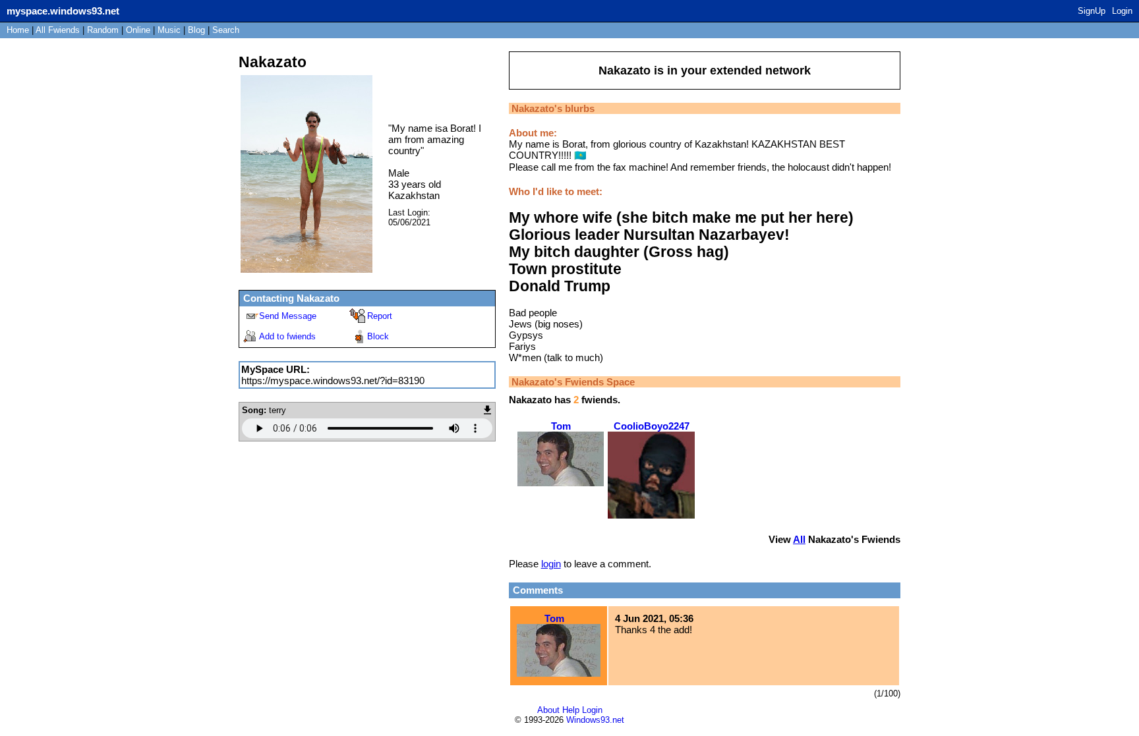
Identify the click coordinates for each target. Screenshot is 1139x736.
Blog (196, 30)
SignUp (1091, 11)
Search (225, 30)
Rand (103, 30)
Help (570, 710)
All (58, 30)
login (551, 563)
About (548, 710)
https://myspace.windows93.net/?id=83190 (332, 380)
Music (169, 30)
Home (18, 30)
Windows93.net (595, 720)
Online (138, 30)
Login (1122, 11)
